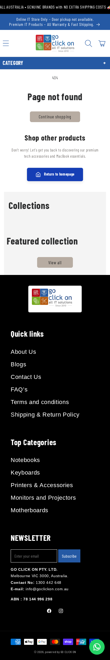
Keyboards (25, 472)
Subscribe (69, 555)
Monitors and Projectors (43, 497)
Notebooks (25, 460)
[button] (88, 43)
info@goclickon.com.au (47, 589)
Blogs (18, 364)
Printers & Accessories (42, 485)
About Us (23, 351)
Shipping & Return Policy (45, 414)
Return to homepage (59, 174)
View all (55, 262)
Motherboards (29, 510)
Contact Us (26, 377)
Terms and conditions (40, 402)
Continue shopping (55, 116)
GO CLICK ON (68, 652)
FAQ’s (19, 389)
